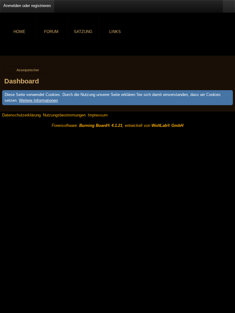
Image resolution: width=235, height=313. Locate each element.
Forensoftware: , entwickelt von (117, 125)
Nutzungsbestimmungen (64, 115)
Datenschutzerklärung (21, 115)
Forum (51, 31)
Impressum (98, 115)
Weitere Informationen (38, 100)
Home (19, 31)
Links (115, 31)
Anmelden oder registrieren (27, 5)
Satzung (83, 31)
